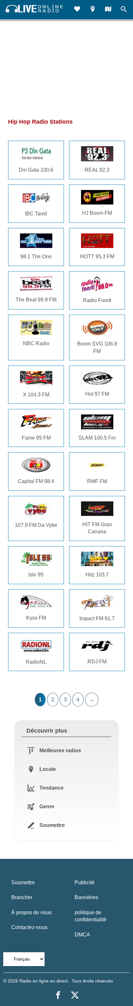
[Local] (92, 10)
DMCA (82, 934)
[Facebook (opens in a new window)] (58, 995)
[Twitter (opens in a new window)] (75, 995)
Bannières (86, 897)
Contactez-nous (29, 927)
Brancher (21, 897)
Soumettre (23, 882)
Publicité (85, 882)
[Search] (123, 10)
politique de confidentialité (91, 916)
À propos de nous (31, 912)
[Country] (108, 10)
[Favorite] (77, 10)
